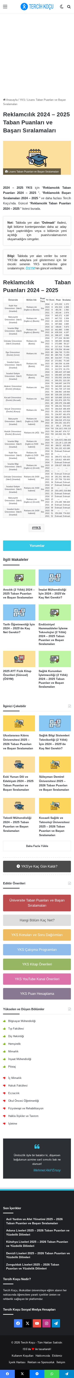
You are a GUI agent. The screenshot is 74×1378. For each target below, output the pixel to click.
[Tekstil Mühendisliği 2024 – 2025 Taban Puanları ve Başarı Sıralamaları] (19, 806)
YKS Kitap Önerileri (37, 964)
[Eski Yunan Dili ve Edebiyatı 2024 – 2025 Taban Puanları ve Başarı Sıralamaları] (19, 765)
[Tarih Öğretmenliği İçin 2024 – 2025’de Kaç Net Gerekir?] (19, 612)
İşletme (12, 1123)
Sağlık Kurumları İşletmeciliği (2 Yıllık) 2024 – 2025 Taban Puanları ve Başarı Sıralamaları (53, 678)
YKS (22, 99)
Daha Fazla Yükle (37, 846)
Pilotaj (12, 1066)
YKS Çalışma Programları (37, 950)
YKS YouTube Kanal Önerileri (37, 979)
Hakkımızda (43, 1355)
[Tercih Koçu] (37, 6)
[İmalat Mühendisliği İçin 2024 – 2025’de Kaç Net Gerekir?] (55, 577)
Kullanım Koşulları (23, 1355)
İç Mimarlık (15, 1077)
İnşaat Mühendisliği (19, 1059)
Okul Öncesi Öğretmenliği (23, 1100)
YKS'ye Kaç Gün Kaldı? (38, 866)
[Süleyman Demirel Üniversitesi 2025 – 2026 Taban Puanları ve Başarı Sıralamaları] (55, 765)
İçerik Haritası (17, 1362)
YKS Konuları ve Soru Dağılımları (37, 935)
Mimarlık (13, 1051)
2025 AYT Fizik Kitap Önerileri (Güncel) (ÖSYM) (17, 674)
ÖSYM (30, 268)
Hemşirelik (14, 1043)
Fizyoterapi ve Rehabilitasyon (25, 1108)
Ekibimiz (57, 1355)
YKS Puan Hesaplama (37, 994)
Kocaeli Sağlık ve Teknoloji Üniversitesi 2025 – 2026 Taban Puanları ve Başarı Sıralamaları (54, 826)
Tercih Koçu (28, 1342)
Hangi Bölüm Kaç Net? (37, 920)
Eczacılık (14, 1093)
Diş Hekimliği (16, 1036)
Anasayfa (11, 99)
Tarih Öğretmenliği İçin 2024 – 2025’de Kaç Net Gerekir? (19, 628)
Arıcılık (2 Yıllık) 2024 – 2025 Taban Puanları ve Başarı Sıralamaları (19, 593)
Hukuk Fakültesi (18, 1085)
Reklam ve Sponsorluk (41, 1362)
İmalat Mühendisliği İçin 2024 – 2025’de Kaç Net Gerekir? (52, 593)
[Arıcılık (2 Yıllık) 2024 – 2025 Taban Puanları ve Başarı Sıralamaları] (19, 577)
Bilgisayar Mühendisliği (22, 1021)
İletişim (61, 1362)
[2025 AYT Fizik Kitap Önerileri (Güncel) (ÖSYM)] (19, 659)
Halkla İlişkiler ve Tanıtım (23, 1116)
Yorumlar (37, 546)
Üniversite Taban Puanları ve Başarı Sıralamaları (37, 903)
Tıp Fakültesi (16, 1028)
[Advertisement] (37, 54)
